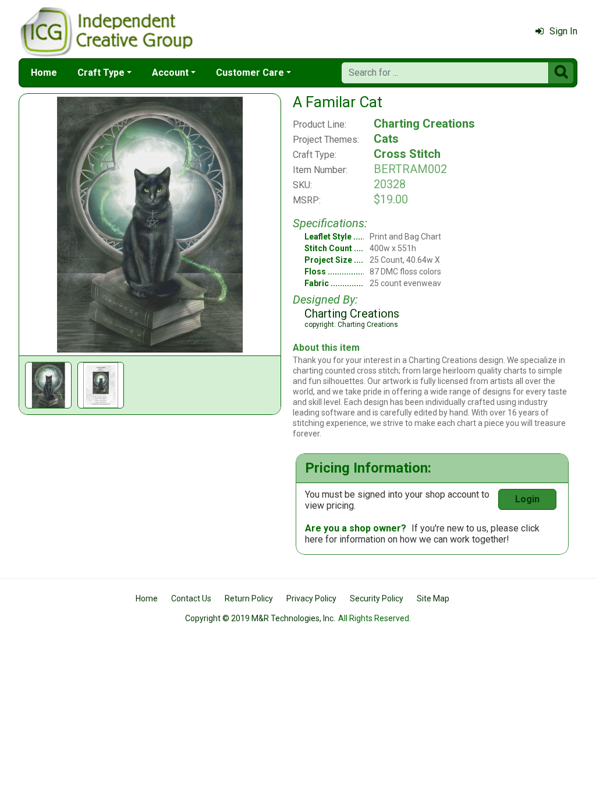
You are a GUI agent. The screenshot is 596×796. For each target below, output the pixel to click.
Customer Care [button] (250, 72)
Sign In (563, 31)
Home (44, 72)
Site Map (433, 598)
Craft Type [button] (101, 72)
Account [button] (170, 72)
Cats (386, 139)
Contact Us (191, 598)
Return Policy (249, 598)
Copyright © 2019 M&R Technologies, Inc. (260, 618)
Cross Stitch (407, 154)
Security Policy (376, 598)
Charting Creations (424, 124)
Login (527, 499)
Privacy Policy (311, 598)
